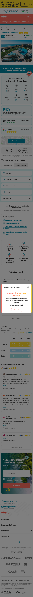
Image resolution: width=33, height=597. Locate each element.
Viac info (16, 310)
